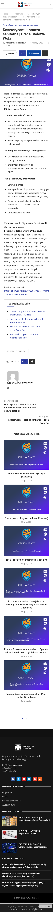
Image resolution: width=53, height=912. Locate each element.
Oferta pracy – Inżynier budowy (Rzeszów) (26, 518)
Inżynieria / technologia (16, 351)
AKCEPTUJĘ (45, 906)
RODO (5, 797)
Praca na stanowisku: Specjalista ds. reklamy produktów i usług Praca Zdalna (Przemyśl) (26, 604)
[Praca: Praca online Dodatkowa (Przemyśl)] (26, 541)
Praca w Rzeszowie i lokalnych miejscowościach (21, 25)
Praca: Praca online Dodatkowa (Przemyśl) (26, 559)
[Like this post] (24, 53)
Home (5, 14)
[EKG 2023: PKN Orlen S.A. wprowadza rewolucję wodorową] (9, 848)
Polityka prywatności (11, 801)
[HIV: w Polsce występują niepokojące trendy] (9, 834)
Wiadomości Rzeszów (16, 42)
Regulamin (7, 792)
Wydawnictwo (8, 805)
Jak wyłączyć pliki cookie (33, 909)
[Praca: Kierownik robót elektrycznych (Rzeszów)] (26, 455)
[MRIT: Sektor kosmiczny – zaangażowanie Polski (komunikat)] (9, 821)
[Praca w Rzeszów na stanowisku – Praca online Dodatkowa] (26, 675)
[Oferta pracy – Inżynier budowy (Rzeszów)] (26, 499)
